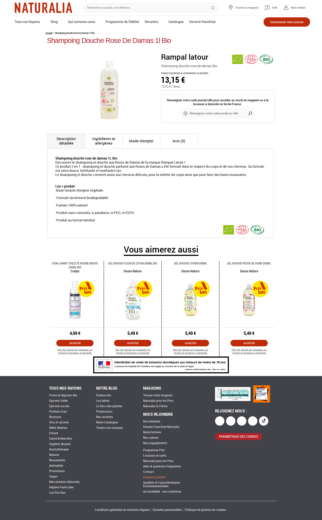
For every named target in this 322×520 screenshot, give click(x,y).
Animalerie (56, 465)
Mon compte (298, 7)
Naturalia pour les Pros (158, 400)
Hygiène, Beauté (59, 444)
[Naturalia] (43, 7)
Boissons (55, 417)
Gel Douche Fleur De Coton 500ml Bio (132, 263)
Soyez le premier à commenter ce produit (184, 73)
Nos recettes (104, 417)
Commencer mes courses (287, 22)
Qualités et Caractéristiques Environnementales (161, 484)
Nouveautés (57, 460)
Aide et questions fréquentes (162, 466)
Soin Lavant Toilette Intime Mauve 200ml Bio (75, 265)
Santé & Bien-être (60, 438)
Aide (274, 7)
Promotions (57, 471)
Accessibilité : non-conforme (162, 491)
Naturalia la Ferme (155, 406)
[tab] (66, 141)
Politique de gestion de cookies (205, 510)
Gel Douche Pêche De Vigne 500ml (249, 263)
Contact (148, 472)
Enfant (53, 433)
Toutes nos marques (109, 428)
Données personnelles (167, 510)
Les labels (102, 400)
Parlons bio (103, 395)
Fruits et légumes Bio (63, 395)
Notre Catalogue (107, 422)
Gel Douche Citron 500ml (190, 263)
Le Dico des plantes (109, 406)
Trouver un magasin (246, 7)
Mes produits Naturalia (64, 482)
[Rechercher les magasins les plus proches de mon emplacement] (185, 113)
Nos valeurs (151, 437)
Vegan (53, 476)
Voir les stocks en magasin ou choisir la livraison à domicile (74, 351)
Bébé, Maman (58, 428)
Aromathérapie (59, 449)
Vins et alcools (59, 422)
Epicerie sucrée (59, 406)
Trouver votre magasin (158, 395)
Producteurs (104, 411)
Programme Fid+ (154, 450)
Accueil (48, 33)
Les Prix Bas (57, 492)
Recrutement (151, 421)
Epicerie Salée (58, 400)
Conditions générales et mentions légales (122, 510)
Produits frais (58, 411)
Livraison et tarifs (154, 455)
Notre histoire (152, 432)
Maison (54, 455)
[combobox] (150, 7)
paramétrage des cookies (238, 436)
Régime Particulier (61, 487)
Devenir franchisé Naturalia (161, 427)
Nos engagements (155, 443)
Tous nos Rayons (27, 21)
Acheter (75, 343)
